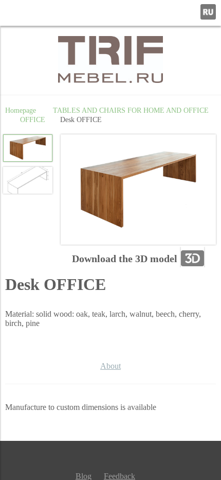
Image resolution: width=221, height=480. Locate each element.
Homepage (20, 110)
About (110, 366)
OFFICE (32, 119)
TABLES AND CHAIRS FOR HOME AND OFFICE (131, 110)
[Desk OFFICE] (138, 190)
